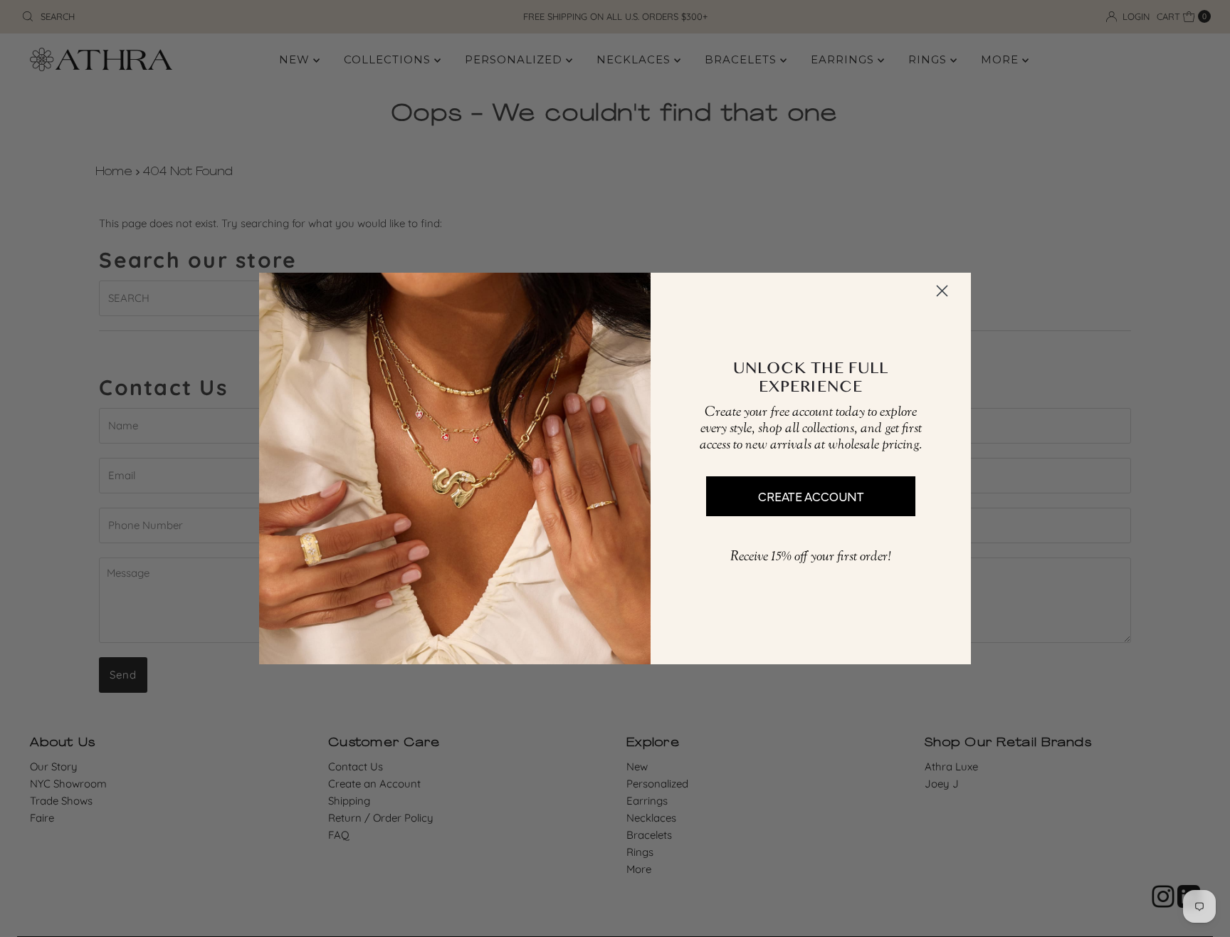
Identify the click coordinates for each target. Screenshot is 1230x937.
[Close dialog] (942, 290)
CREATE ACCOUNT (811, 496)
